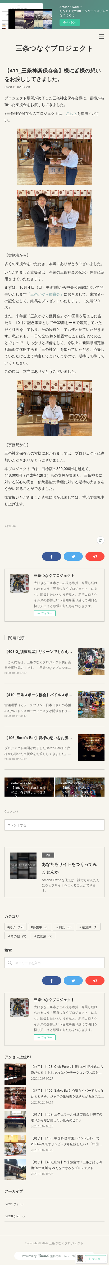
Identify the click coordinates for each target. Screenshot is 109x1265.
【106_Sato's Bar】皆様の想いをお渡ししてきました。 (51, 737)
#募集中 (39, 927)
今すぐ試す (69, 22)
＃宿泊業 (88, 927)
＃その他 (16, 936)
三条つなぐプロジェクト (55, 48)
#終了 (15, 927)
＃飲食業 (43, 936)
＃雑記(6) (10, 526)
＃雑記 (63, 927)
